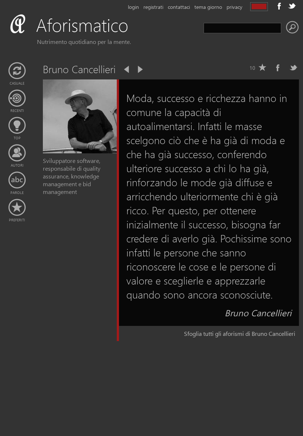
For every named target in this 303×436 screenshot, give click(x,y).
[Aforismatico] (80, 34)
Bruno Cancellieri (258, 313)
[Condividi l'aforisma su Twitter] (293, 67)
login (133, 6)
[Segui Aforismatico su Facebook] (279, 5)
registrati (153, 6)
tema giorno (208, 6)
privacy (234, 6)
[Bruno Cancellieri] (80, 151)
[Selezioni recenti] (17, 98)
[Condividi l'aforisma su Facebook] (277, 67)
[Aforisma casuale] (17, 71)
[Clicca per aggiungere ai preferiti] (262, 67)
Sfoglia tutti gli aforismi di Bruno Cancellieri (239, 333)
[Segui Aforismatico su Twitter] (291, 5)
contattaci (179, 6)
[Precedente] (127, 69)
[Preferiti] (17, 207)
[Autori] (17, 153)
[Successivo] (139, 69)
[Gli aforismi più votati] (17, 125)
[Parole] (17, 180)
